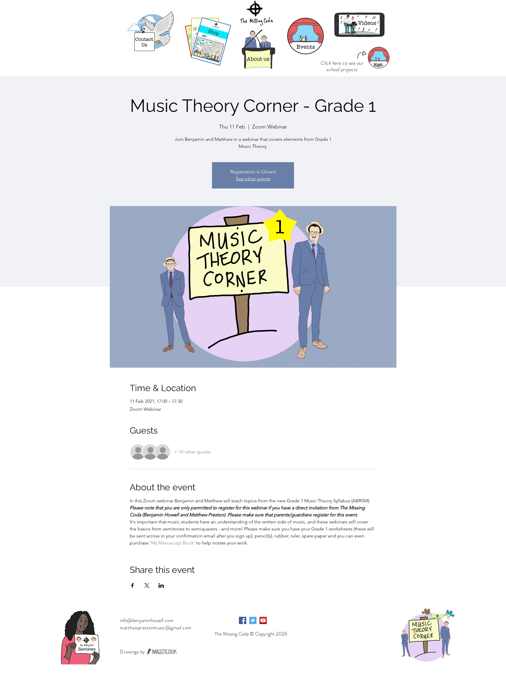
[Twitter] (253, 620)
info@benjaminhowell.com (147, 620)
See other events (253, 178)
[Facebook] (242, 620)
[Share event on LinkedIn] (161, 585)
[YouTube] (263, 620)
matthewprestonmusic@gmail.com (156, 627)
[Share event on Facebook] (132, 585)
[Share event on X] (147, 585)
